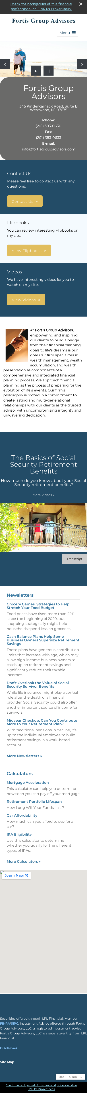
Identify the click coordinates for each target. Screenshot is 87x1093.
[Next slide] (82, 64)
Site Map (7, 1062)
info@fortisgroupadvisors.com (48, 149)
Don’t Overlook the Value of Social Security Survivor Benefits (38, 685)
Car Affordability (22, 815)
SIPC (14, 1023)
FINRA (5, 1023)
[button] (67, 33)
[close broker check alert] (81, 4)
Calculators (20, 773)
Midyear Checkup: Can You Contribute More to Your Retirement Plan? (42, 722)
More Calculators (24, 861)
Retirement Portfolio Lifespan (34, 801)
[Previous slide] (5, 64)
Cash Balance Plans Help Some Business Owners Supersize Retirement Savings (43, 640)
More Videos (43, 495)
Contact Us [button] (22, 201)
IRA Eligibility (19, 834)
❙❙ (49, 71)
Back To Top (68, 1076)
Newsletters (20, 595)
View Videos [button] (24, 300)
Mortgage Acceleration (28, 782)
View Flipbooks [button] (27, 251)
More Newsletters (24, 756)
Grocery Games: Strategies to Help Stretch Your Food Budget (38, 606)
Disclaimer (8, 1048)
